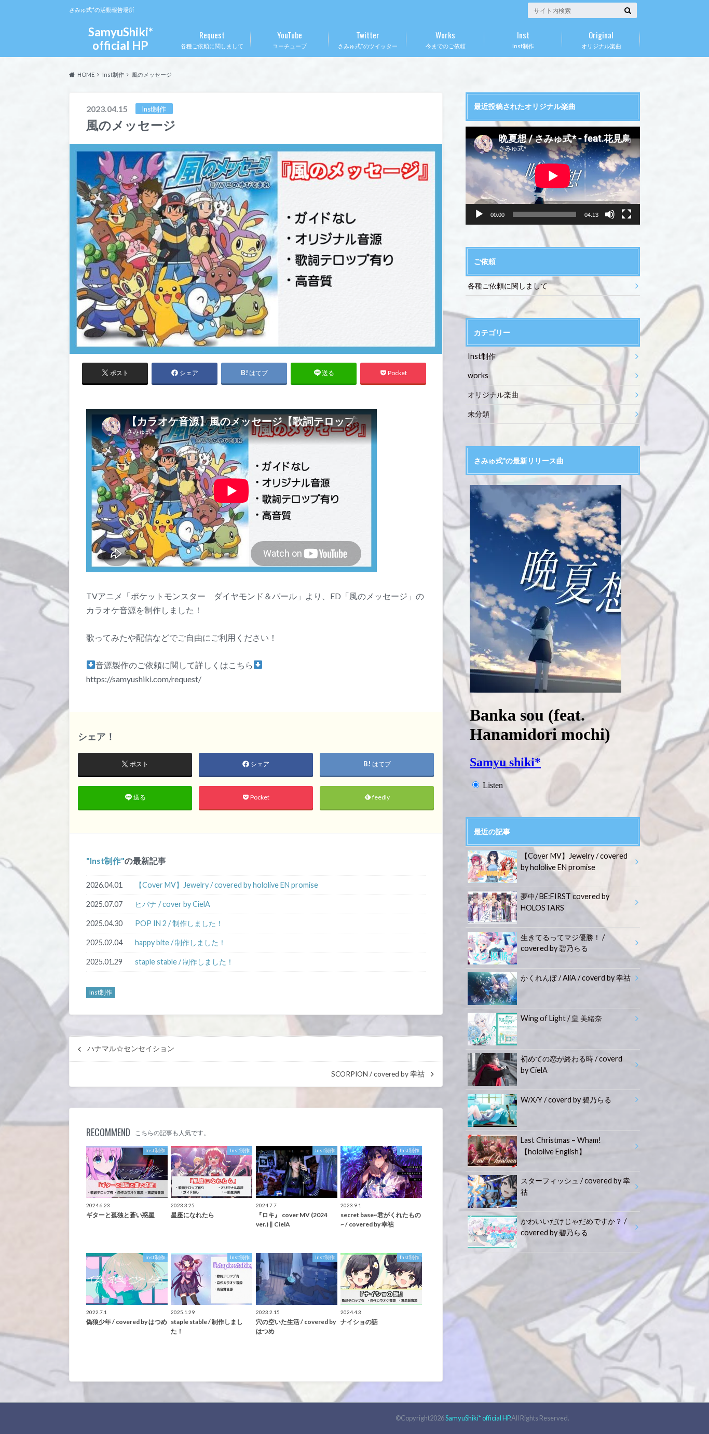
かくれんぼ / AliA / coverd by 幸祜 (576, 977)
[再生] (479, 214)
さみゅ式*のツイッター (368, 39)
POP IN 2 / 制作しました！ (179, 923)
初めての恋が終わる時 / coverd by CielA (571, 1064)
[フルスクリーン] (626, 214)
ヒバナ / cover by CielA (172, 904)
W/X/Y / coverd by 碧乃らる (566, 1099)
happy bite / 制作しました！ (180, 942)
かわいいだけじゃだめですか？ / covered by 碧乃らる (573, 1227)
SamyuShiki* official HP (120, 38)
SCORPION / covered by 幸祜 (378, 1074)
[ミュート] (610, 214)
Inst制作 (523, 39)
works (478, 375)
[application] (553, 176)
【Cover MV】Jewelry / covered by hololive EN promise (226, 884)
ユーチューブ (289, 39)
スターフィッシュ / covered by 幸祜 (575, 1186)
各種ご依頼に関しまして (212, 39)
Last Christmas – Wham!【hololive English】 (561, 1146)
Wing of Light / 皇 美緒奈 (561, 1018)
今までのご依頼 (446, 39)
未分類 (478, 413)
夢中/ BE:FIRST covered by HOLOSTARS (565, 902)
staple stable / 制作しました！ (184, 961)
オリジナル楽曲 (601, 39)
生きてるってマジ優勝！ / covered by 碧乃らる (563, 943)
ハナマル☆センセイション (130, 1048)
